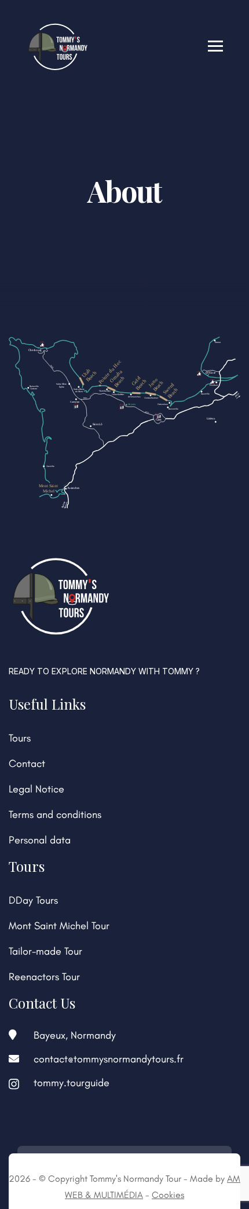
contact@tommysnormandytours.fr (109, 1059)
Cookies (168, 1194)
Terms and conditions (55, 814)
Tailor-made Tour (45, 951)
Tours (20, 738)
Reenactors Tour (44, 976)
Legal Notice (36, 789)
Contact (27, 763)
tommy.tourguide (71, 1082)
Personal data (40, 840)
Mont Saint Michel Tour (59, 925)
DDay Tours (33, 900)
